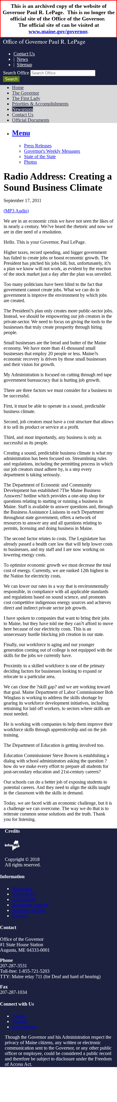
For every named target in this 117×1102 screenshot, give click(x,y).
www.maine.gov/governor (57, 31)
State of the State (40, 156)
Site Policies (23, 894)
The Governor (25, 92)
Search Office (16, 72)
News (22, 59)
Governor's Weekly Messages (52, 151)
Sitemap (24, 64)
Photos (30, 161)
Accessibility (24, 899)
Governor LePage (29, 910)
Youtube (20, 1021)
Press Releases (38, 145)
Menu (21, 133)
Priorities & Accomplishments (40, 103)
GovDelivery (24, 1026)
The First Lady (26, 98)
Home (18, 87)
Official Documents (30, 120)
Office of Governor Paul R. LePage (44, 41)
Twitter (19, 1016)
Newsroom (22, 109)
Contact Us (24, 53)
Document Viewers (30, 904)
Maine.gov (22, 888)
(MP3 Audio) (16, 210)
